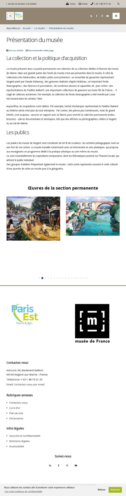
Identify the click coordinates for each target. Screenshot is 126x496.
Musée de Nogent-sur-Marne (22, 4)
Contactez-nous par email (29, 384)
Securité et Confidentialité (24, 435)
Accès (72, 3)
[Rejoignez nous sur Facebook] (96, 16)
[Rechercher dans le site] (118, 4)
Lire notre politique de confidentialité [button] (23, 491)
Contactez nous (18, 402)
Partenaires (16, 418)
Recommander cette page (41, 50)
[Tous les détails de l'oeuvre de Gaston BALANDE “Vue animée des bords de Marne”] (36, 214)
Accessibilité (16, 446)
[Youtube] (107, 16)
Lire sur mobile (16, 50)
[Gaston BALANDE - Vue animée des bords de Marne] (30, 214)
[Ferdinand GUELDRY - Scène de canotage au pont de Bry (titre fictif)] (89, 216)
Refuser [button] (101, 490)
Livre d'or (14, 407)
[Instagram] (102, 16)
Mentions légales (19, 441)
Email (84, 3)
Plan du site (16, 413)
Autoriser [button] (115, 490)
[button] (39, 278)
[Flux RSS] (91, 16)
